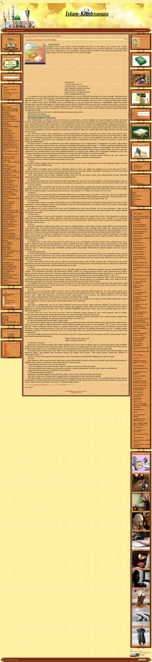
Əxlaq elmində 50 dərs (9, 275)
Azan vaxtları (136, 199)
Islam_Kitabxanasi (63, 384)
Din (133, 203)
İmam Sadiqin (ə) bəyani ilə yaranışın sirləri (10, 141)
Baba (5, 344)
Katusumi (6, 354)
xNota (5, 352)
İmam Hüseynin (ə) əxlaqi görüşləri (139, 232)
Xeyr (6, 298)
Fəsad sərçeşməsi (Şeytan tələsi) (8, 134)
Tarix (133, 178)
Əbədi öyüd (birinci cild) (10, 212)
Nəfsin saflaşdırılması (9, 224)
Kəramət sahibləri (8, 230)
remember (136, 116)
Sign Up (145, 118)
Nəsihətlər (5, 165)
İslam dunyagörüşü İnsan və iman (139, 334)
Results (4, 306)
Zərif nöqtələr (6, 107)
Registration (74, 392)
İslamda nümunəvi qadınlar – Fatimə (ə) (9, 220)
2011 (29, 36)
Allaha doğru (6, 247)
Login (79, 392)
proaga (5, 351)
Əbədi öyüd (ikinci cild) (10, 210)
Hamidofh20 (7, 353)
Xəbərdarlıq (6, 125)
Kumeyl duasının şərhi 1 (10, 154)
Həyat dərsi (6, 114)
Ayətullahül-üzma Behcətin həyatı (8, 263)
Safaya (5, 346)
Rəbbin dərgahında (8, 237)
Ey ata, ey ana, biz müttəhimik (8, 159)
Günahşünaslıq (7, 223)
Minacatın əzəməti (8, 157)
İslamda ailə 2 (7, 130)
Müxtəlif (141, 473)
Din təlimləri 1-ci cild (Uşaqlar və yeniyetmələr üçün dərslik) (10, 177)
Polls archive (10, 306)
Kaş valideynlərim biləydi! (10, 260)
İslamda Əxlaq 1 (7, 139)
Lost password (138, 118)
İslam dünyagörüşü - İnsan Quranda (9, 181)
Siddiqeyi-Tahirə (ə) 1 (9, 146)
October (34, 36)
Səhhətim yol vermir (10, 300)
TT (4, 348)
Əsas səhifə (8, 30)
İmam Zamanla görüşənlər (7, 245)
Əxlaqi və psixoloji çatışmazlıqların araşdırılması (8, 203)
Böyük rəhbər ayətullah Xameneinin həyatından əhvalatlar (10, 110)
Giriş (23, 30)
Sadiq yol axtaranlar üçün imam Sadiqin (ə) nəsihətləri (10, 252)
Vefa (5, 356)
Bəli (6, 297)
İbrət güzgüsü (7, 242)
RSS (145, 30)
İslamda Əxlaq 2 (7, 137)
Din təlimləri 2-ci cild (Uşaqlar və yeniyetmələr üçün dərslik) (10, 171)
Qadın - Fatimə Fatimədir (10, 162)
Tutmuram (7, 303)
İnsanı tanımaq (7, 184)
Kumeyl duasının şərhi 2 (10, 151)
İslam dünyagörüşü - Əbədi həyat (9, 167)
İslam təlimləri (136, 196)
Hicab (4, 258)
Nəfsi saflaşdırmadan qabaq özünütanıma (9, 267)
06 (37, 36)
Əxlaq (13, 30)
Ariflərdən (5, 196)
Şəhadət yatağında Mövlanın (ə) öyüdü (8, 234)
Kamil (5, 347)
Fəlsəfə (134, 181)
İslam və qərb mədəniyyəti (7, 208)
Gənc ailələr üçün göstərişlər (8, 272)
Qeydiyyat (18, 30)
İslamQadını (137, 165)
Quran (134, 192)
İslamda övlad (7, 277)
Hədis (134, 194)
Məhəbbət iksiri (7, 256)
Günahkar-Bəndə (138, 166)
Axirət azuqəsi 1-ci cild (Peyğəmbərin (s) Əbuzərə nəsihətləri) (10, 193)
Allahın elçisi (6, 249)
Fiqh (133, 197)
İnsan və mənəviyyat (9, 119)
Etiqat (134, 180)
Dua (133, 201)
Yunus (5, 349)
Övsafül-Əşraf (7, 270)
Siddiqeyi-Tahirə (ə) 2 (9, 144)
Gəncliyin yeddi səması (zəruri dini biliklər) (10, 216)
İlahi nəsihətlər (7, 214)
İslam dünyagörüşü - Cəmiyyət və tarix (9, 117)
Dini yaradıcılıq (137, 183)
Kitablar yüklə (137, 168)
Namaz (134, 205)
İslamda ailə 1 (7, 132)
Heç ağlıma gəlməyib (10, 302)
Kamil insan (6, 232)
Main (26, 36)
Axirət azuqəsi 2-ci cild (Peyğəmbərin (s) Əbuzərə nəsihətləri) (10, 187)
